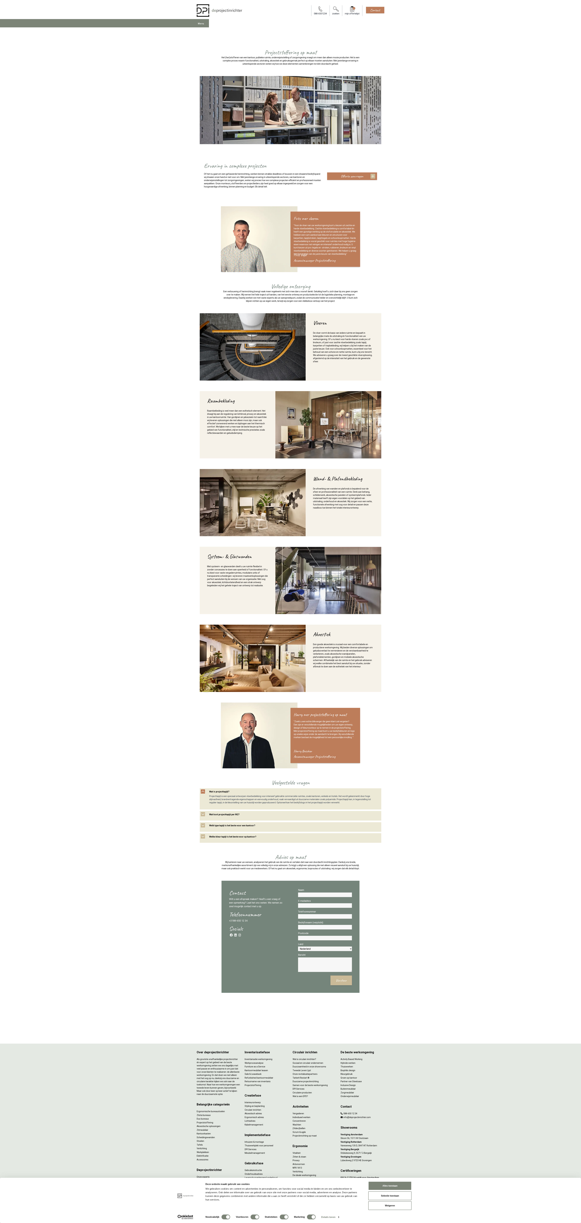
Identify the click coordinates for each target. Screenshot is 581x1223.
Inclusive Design (348, 1085)
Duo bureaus (203, 1119)
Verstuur (341, 980)
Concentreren (299, 1121)
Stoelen (200, 1141)
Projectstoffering (205, 1122)
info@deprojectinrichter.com (357, 1117)
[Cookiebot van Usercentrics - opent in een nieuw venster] (185, 1217)
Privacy (296, 1160)
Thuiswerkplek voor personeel (259, 1145)
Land (300, 944)
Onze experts (203, 1177)
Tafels (200, 1145)
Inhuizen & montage (254, 1142)
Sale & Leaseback (253, 1074)
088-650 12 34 (350, 1113)
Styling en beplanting (255, 1106)
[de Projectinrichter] (219, 10)
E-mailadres (304, 900)
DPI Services (250, 1149)
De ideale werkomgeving (304, 1175)
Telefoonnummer (307, 911)
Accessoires (202, 1159)
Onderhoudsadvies (254, 1174)
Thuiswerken (347, 1066)
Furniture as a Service (255, 1066)
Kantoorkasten (204, 1133)
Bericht (301, 954)
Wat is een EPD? (300, 1096)
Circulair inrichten (253, 1110)
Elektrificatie (202, 1156)
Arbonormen (299, 1164)
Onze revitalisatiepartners (305, 1074)
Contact (375, 10)
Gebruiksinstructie (253, 1170)
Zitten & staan (299, 1157)
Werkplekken (203, 1152)
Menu (201, 23)
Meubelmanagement (255, 1153)
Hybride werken (348, 1063)
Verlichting (202, 1148)
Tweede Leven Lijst (302, 1070)
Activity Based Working (351, 1059)
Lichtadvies (250, 1121)
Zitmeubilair (202, 1130)
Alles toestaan (389, 1185)
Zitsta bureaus (204, 1115)
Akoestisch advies (253, 1113)
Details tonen (328, 1217)
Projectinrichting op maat (305, 1136)
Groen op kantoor (349, 1078)
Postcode (303, 933)
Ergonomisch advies (254, 1117)
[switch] (255, 1217)
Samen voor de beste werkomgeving (310, 1085)
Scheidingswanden (206, 1137)
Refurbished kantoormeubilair (259, 1078)
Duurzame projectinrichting (306, 1081)
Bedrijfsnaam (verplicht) (310, 922)
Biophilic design (348, 1070)
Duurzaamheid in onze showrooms (309, 1066)
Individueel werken (301, 1117)
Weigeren (390, 1205)
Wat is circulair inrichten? (304, 1059)
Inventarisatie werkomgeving (258, 1059)
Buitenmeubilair (348, 1089)
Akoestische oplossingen (208, 1126)
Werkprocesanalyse (254, 1063)
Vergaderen (298, 1113)
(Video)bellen (299, 1128)
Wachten (297, 1124)
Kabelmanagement (254, 1124)
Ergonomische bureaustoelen (211, 1111)
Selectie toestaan (390, 1195)
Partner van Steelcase (351, 1081)
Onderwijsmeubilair (350, 1096)
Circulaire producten (302, 1092)
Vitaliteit (296, 1153)
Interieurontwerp (253, 1102)
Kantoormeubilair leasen (256, 1070)
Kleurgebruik (347, 1074)
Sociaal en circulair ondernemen (308, 1063)
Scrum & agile (299, 1132)
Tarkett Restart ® (301, 1078)
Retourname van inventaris (258, 1081)
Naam (301, 890)
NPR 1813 (297, 1168)
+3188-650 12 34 (238, 920)
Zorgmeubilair (347, 1092)
